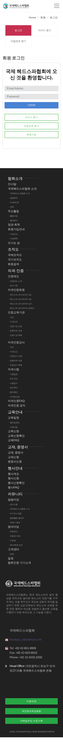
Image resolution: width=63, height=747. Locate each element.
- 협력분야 (13, 220)
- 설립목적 (13, 198)
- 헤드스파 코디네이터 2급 (20, 295)
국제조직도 (15, 254)
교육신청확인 (16, 435)
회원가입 (31, 134)
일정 (10, 558)
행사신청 (13, 478)
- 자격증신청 (14, 397)
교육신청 (13, 431)
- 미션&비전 (14, 202)
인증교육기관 (16, 312)
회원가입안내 (16, 229)
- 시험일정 (13, 374)
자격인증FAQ (16, 400)
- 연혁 (11, 207)
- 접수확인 (13, 388)
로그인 (54, 17)
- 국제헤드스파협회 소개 (19, 193)
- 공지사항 (13, 504)
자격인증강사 (16, 342)
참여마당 (13, 526)
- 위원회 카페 (14, 536)
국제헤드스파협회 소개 (22, 188)
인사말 (12, 184)
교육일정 (13, 417)
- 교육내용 (13, 427)
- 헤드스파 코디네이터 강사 (20, 304)
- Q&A (11, 554)
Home (32, 17)
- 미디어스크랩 (15, 513)
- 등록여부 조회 (15, 331)
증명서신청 (15, 461)
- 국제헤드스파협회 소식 (19, 509)
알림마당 (13, 499)
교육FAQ (13, 440)
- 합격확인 (13, 392)
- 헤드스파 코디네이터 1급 (20, 299)
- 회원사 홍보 (14, 522)
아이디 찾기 (44, 30)
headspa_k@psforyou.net (25, 639)
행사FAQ (13, 487)
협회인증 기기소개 (19, 562)
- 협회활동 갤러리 (16, 518)
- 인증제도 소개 (15, 281)
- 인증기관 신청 (15, 326)
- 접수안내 (13, 379)
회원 (43, 17)
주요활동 (13, 211)
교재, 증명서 (15, 452)
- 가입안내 (13, 234)
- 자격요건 (13, 322)
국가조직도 (15, 259)
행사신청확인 (16, 482)
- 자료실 (12, 540)
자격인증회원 (16, 289)
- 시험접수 (13, 383)
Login (31, 105)
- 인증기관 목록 (15, 335)
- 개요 (11, 317)
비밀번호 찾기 (18, 41)
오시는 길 (14, 242)
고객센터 (13, 549)
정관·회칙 (14, 224)
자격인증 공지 (16, 405)
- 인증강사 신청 (15, 356)
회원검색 (13, 264)
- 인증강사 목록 (15, 365)
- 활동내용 (13, 216)
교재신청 (13, 457)
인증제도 (13, 276)
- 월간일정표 (14, 422)
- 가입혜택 (13, 238)
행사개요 (13, 473)
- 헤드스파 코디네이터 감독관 (21, 308)
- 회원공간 (13, 531)
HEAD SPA (36, 732)
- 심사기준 (13, 285)
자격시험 (13, 369)
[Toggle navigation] (56, 4)
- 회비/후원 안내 (16, 545)
